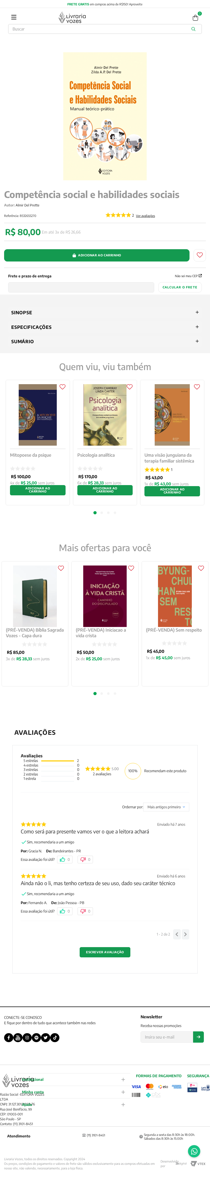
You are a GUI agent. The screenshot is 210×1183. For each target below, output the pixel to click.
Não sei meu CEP (186, 276)
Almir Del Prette (27, 205)
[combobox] (105, 29)
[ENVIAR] (198, 1037)
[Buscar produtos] (194, 29)
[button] (95, 693)
